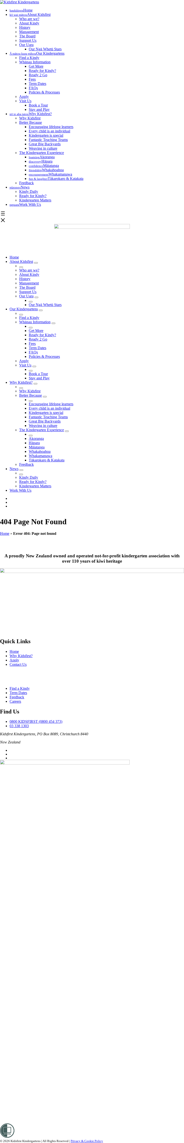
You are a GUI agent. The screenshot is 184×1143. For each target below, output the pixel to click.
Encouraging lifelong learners (51, 127)
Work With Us (20, 490)
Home (14, 257)
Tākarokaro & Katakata (46, 460)
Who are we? (29, 19)
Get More (36, 66)
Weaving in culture (43, 148)
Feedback (26, 183)
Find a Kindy (29, 58)
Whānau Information (35, 62)
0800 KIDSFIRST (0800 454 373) (36, 721)
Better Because (30, 122)
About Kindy (29, 23)
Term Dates (37, 84)
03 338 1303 (19, 726)
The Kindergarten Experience (41, 153)
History (24, 27)
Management (29, 32)
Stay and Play (39, 109)
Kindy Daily (28, 191)
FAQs (33, 88)
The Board (27, 36)
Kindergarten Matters (35, 200)
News (14, 469)
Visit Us (25, 101)
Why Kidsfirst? (21, 382)
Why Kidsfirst (29, 118)
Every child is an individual (49, 131)
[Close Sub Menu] (21, 267)
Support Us (27, 40)
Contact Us (18, 664)
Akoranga (36, 438)
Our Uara (26, 45)
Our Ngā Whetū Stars (45, 49)
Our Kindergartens (24, 309)
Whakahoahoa (40, 451)
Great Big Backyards (45, 144)
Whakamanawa (40, 456)
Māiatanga (37, 447)
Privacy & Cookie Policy (87, 1141)
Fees (32, 79)
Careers (15, 701)
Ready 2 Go (38, 75)
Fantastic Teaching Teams (48, 140)
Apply (24, 96)
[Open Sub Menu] (36, 263)
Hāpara (34, 443)
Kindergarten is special (46, 135)
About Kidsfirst (21, 261)
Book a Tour (38, 105)
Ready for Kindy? (42, 71)
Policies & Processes (44, 92)
